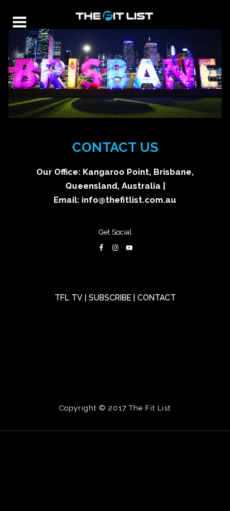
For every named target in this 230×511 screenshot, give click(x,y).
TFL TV (69, 297)
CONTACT (156, 297)
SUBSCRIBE (110, 297)
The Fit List (150, 408)
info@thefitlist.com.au (129, 200)
